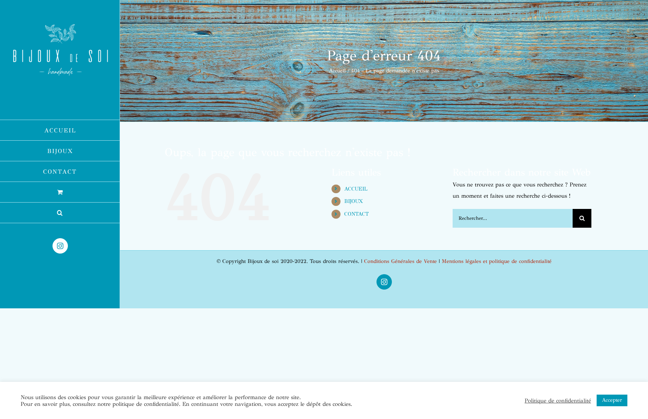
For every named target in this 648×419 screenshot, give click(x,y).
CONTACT (356, 214)
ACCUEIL (356, 189)
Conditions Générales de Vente (400, 261)
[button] (60, 213)
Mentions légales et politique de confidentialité (497, 261)
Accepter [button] (612, 400)
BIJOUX (353, 201)
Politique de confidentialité (558, 400)
